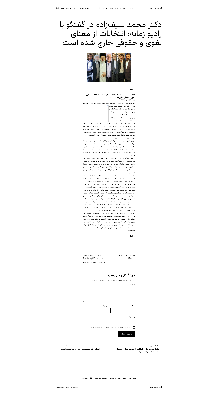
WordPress (60, 387)
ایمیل (105, 306)
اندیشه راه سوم (156, 8)
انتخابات (87, 258)
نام (133, 306)
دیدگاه (132, 285)
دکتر (91, 260)
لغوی (92, 262)
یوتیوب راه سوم (71, 8)
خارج (96, 260)
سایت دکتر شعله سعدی (88, 8)
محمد (88, 262)
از (93, 258)
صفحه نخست (128, 8)
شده (99, 262)
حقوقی (100, 260)
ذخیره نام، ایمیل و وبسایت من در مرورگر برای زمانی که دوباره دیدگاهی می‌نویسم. (110, 327)
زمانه (84, 260)
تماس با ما (60, 8)
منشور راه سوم (115, 8)
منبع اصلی (131, 242)
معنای (84, 262)
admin (129, 258)
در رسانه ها (103, 8)
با (83, 258)
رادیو (88, 260)
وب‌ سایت (132, 317)
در (93, 260)
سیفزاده (103, 262)
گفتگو (96, 262)
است (91, 258)
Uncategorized (87, 255)
